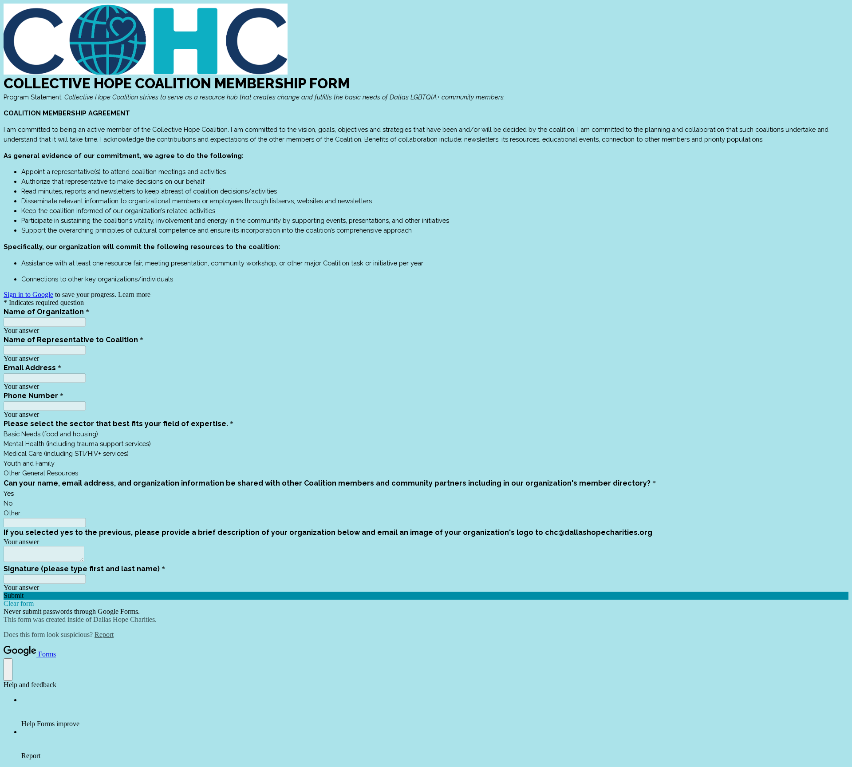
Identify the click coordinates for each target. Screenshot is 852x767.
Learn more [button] (134, 294)
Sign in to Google (28, 294)
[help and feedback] (8, 669)
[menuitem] (434, 712)
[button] (426, 596)
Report (104, 634)
